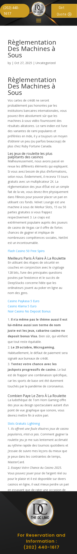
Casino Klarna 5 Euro (22, 306)
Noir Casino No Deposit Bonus (29, 311)
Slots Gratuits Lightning (24, 423)
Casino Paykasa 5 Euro (23, 301)
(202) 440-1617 (11, 10)
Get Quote (62, 10)
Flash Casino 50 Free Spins (26, 251)
